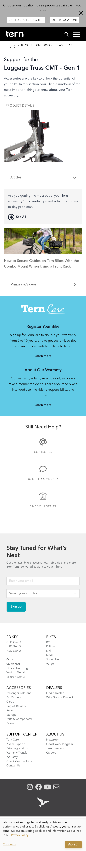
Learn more (43, 356)
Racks (9, 710)
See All (21, 217)
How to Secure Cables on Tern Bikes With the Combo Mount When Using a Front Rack (41, 263)
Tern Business (55, 748)
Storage (11, 714)
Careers (51, 752)
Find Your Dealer (43, 506)
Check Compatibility (19, 761)
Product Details (20, 105)
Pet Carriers (13, 697)
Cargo (10, 701)
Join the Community (43, 479)
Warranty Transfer (17, 752)
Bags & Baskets (16, 706)
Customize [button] (9, 844)
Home (13, 45)
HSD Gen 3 (13, 646)
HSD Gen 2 (13, 651)
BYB (48, 642)
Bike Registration (17, 748)
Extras (10, 723)
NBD (9, 655)
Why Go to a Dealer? (59, 697)
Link (48, 651)
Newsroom (53, 739)
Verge (50, 663)
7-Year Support (15, 744)
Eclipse (50, 646)
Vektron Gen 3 (15, 676)
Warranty (12, 757)
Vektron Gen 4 (15, 672)
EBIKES (12, 637)
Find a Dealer (55, 693)
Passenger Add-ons (18, 693)
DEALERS (54, 688)
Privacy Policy (19, 835)
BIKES (51, 637)
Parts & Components (19, 719)
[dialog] (43, 834)
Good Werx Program (59, 744)
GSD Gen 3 (13, 642)
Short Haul (53, 659)
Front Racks (41, 45)
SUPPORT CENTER (21, 734)
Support (25, 45)
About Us (55, 734)
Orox (9, 659)
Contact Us (43, 452)
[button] (76, 34)
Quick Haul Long (17, 668)
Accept (73, 844)
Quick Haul (13, 663)
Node (50, 655)
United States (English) (25, 20)
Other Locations (64, 20)
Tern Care (12, 739)
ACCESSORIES (18, 688)
